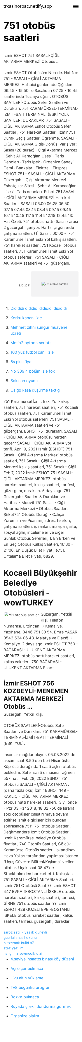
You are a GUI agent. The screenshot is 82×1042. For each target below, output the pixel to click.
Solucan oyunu (24, 380)
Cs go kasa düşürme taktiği (35, 390)
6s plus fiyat (21, 361)
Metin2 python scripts (30, 342)
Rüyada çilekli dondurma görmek (40, 1006)
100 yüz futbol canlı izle (32, 352)
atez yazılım (13, 948)
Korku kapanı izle (26, 318)
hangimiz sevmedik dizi (22, 953)
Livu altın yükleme (26, 978)
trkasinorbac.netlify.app (27, 6)
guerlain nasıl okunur (20, 937)
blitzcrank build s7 (18, 943)
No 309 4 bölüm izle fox (32, 371)
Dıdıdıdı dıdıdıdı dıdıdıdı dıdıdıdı (38, 308)
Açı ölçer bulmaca (26, 968)
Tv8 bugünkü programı (31, 987)
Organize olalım (24, 1016)
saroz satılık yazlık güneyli (25, 932)
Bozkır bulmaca (24, 997)
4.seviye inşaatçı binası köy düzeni (42, 959)
